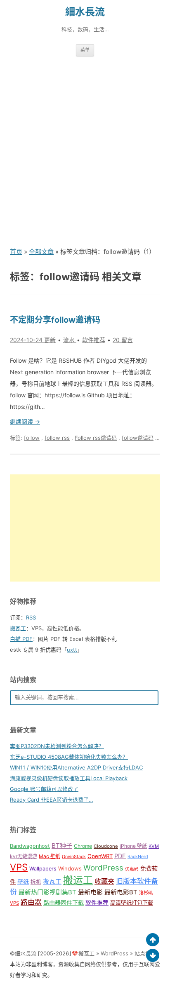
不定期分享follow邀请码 (55, 320)
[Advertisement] (85, 151)
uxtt (72, 649)
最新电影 (90, 892)
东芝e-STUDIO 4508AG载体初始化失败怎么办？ (69, 756)
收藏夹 (104, 881)
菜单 (85, 50)
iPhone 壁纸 (133, 846)
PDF (120, 856)
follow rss (57, 437)
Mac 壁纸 (49, 856)
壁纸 (23, 881)
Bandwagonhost (30, 846)
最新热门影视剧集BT (47, 892)
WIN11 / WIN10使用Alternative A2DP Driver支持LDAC (76, 767)
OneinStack (74, 856)
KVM (154, 846)
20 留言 (123, 339)
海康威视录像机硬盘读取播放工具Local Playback (69, 778)
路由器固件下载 (63, 902)
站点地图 (145, 953)
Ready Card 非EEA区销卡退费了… (51, 799)
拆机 (36, 882)
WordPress (103, 868)
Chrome (83, 846)
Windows (70, 868)
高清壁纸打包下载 (131, 902)
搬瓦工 (18, 628)
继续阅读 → (25, 421)
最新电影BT (120, 892)
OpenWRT (100, 856)
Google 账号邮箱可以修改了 (44, 789)
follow (32, 437)
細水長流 (85, 12)
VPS (19, 867)
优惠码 (132, 869)
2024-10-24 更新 (33, 339)
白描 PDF (21, 639)
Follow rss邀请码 (96, 437)
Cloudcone (106, 846)
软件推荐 (93, 339)
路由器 (31, 902)
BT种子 (62, 845)
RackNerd (138, 856)
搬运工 (78, 880)
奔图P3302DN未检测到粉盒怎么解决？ (57, 746)
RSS (31, 617)
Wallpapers (43, 869)
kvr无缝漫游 (23, 856)
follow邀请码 (137, 437)
